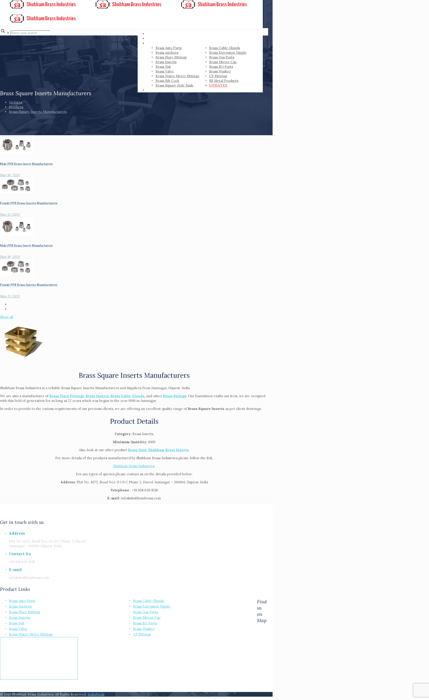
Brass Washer (144, 629)
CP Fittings (142, 634)
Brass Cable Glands (127, 396)
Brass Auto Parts (22, 601)
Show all (6, 317)
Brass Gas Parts (145, 612)
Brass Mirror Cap (146, 617)
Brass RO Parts (145, 623)
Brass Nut (16, 623)
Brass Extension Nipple (151, 606)
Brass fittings (174, 396)
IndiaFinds (96, 694)
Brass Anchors (20, 606)
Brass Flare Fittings (66, 396)
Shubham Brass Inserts (168, 450)
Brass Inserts (19, 617)
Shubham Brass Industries (133, 466)
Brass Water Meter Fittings (31, 634)
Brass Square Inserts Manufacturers (38, 112)
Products (16, 107)
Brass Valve (18, 629)
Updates (15, 102)
